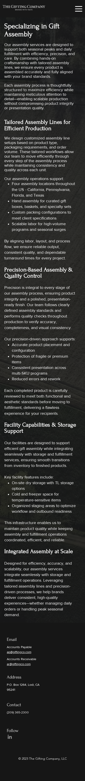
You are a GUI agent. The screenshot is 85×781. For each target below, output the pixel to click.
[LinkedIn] (10, 737)
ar (8, 664)
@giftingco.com (20, 664)
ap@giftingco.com (19, 652)
